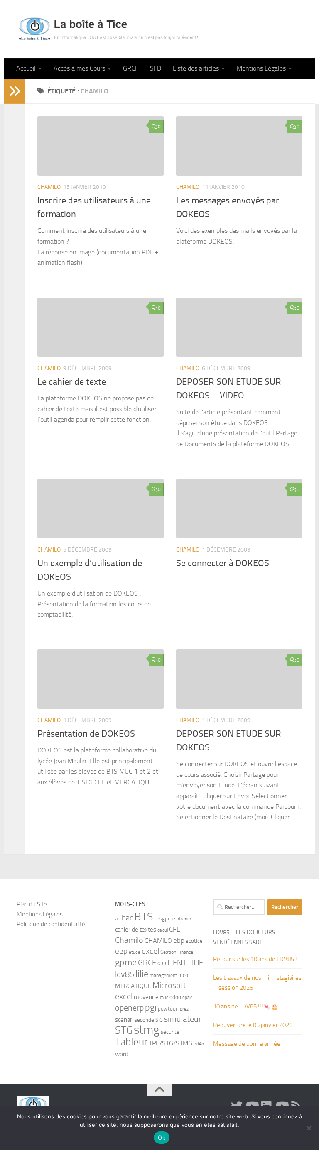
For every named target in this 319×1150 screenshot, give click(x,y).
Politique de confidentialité (51, 924)
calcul (162, 930)
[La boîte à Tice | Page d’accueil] (108, 29)
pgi (151, 1007)
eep (121, 951)
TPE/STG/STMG (170, 1043)
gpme (126, 962)
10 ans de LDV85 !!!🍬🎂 (246, 1006)
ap (117, 919)
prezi (184, 1009)
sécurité (170, 1032)
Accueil (26, 68)
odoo (175, 997)
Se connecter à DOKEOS (222, 563)
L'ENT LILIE (185, 962)
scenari (124, 1019)
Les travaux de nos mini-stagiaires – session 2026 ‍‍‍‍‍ (257, 982)
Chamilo (129, 940)
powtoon (168, 1009)
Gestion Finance (176, 952)
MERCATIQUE (133, 986)
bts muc (184, 919)
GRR (161, 964)
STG (124, 1030)
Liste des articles (196, 68)
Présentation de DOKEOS (86, 733)
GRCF (130, 68)
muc (164, 997)
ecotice (194, 941)
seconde (144, 1020)
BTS (143, 916)
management (163, 975)
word (121, 1054)
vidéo (199, 1044)
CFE (174, 929)
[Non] (308, 1128)
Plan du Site (32, 904)
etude (134, 952)
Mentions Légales (261, 68)
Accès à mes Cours (79, 68)
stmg (147, 1030)
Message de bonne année (246, 1043)
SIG (159, 1020)
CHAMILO (49, 186)
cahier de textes (135, 929)
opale (187, 997)
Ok (161, 1137)
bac (127, 918)
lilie (141, 974)
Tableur (131, 1042)
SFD (155, 68)
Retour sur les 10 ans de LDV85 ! (255, 959)
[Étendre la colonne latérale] (14, 91)
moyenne (146, 997)
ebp (178, 940)
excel (150, 951)
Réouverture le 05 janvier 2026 (252, 1025)
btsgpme (165, 919)
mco (183, 975)
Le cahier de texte (71, 381)
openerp (129, 1008)
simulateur (182, 1019)
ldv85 (124, 974)
